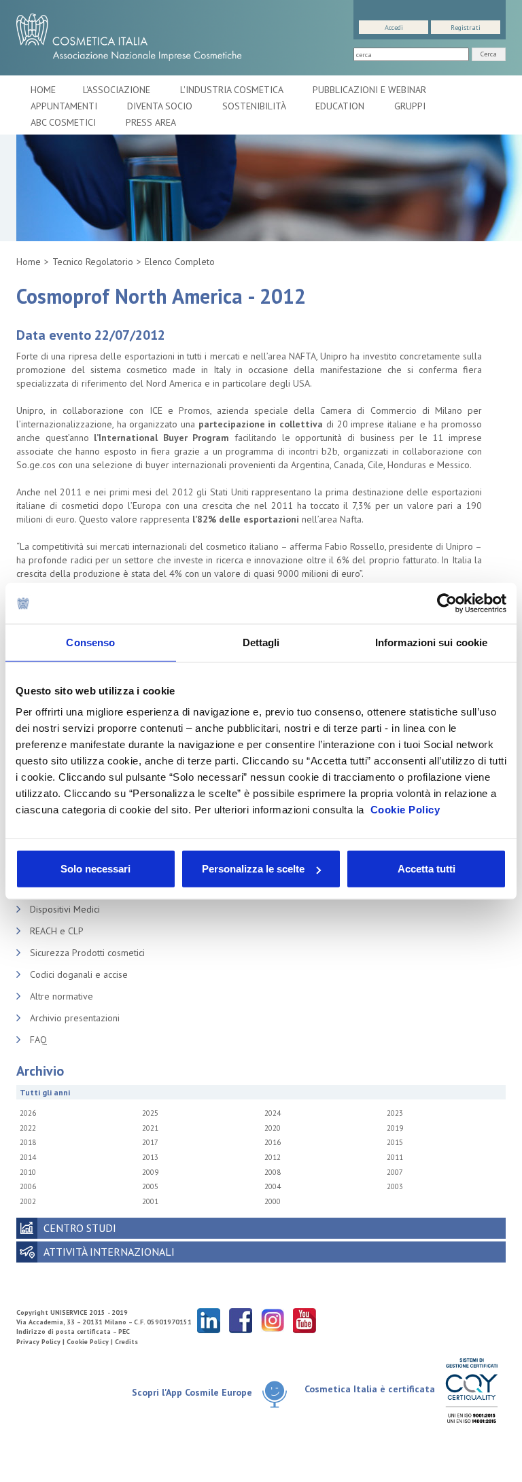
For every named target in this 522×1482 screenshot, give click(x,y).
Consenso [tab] (90, 642)
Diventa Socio (161, 106)
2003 (395, 1186)
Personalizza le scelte (253, 869)
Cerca (489, 54)
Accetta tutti (426, 869)
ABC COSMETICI (65, 122)
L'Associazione (118, 90)
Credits (126, 1341)
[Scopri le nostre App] (274, 1393)
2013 (150, 1157)
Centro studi (80, 1228)
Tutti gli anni (45, 1092)
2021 (150, 1128)
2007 (395, 1172)
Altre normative (61, 996)
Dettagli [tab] (261, 642)
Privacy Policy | (41, 1341)
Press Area (151, 122)
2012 (272, 1157)
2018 (28, 1142)
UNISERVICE (68, 1312)
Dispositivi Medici (65, 909)
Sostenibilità (255, 106)
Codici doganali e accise (79, 974)
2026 (28, 1113)
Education (341, 106)
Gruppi (409, 106)
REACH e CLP (57, 931)
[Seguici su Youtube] (304, 1320)
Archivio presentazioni (75, 1018)
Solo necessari (95, 869)
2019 (395, 1128)
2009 (150, 1172)
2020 (272, 1128)
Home (43, 90)
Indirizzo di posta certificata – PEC (73, 1331)
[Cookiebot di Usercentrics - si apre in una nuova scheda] (446, 603)
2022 (28, 1128)
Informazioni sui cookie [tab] (431, 642)
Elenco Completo (180, 261)
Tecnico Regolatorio (92, 261)
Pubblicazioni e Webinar (371, 90)
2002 (28, 1201)
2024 (272, 1113)
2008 (272, 1172)
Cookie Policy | (91, 1341)
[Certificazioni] (471, 1390)
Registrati (466, 27)
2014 (28, 1157)
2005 (150, 1186)
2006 (28, 1186)
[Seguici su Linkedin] (208, 1320)
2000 (272, 1201)
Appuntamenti (65, 106)
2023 (395, 1113)
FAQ (38, 1040)
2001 (150, 1201)
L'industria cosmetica (232, 90)
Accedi (394, 27)
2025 (150, 1113)
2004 (272, 1186)
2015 (395, 1142)
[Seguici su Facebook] (240, 1320)
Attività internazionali (109, 1251)
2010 (28, 1172)
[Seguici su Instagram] (272, 1320)
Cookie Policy (405, 809)
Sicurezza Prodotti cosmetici (87, 953)
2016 (272, 1142)
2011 (395, 1157)
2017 (150, 1142)
